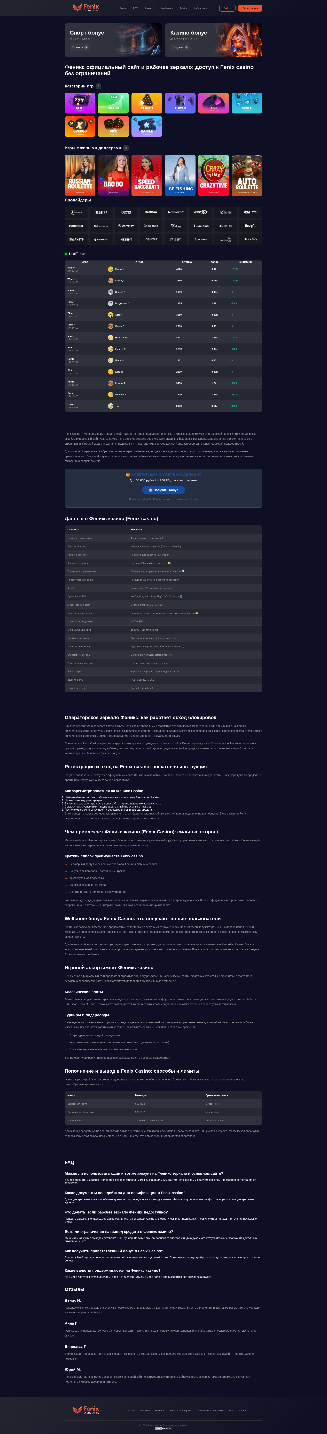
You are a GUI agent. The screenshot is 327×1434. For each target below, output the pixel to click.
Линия (122, 8)
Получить (77, 47)
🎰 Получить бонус (163, 490)
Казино (149, 8)
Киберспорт (200, 8)
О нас (131, 1410)
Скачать (243, 1410)
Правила (145, 1410)
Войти (227, 8)
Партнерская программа (210, 1410)
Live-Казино (166, 8)
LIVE (135, 8)
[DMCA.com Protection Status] (163, 1429)
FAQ (231, 1410)
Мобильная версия (180, 1410)
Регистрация (250, 8)
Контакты (160, 1410)
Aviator (183, 8)
